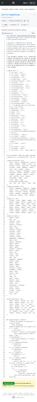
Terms (5, 393)
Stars (25, 24)
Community (26, 393)
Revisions (15, 24)
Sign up (32, 3)
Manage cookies (11, 394)
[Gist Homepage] (13, 3)
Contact (4, 394)
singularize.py (14, 15)
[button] (24, 21)
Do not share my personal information (26, 394)
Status (20, 393)
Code (5, 24)
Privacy (10, 393)
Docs (31, 393)
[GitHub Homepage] (13, 397)
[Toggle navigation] (2, 3)
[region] (18, 206)
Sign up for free (8, 383)
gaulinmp (4, 15)
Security (16, 393)
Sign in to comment (28, 385)
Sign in (25, 3)
